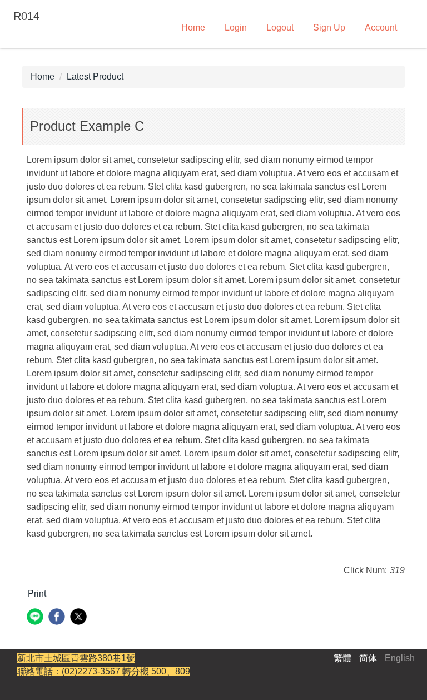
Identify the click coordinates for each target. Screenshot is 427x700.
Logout (280, 27)
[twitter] (80, 618)
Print (37, 593)
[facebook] (58, 618)
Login (236, 27)
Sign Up (329, 27)
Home (193, 27)
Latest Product (95, 76)
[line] (36, 618)
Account (381, 27)
